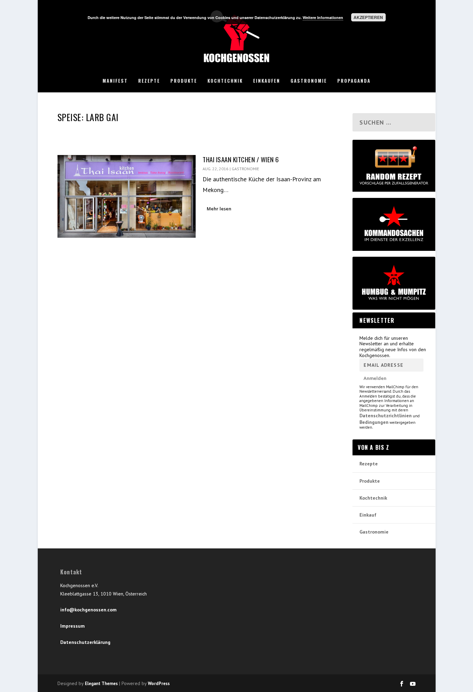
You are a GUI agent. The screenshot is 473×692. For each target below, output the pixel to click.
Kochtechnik (225, 81)
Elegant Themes (101, 683)
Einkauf (367, 515)
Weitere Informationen (323, 17)
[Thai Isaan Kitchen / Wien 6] (126, 196)
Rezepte (149, 81)
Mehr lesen (219, 209)
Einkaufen (266, 81)
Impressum (72, 626)
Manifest (115, 81)
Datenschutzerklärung (85, 642)
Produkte (183, 81)
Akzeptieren (368, 17)
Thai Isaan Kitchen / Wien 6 (241, 159)
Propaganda (354, 81)
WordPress (159, 683)
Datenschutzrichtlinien (385, 415)
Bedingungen (374, 422)
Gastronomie (309, 81)
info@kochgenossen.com (88, 610)
